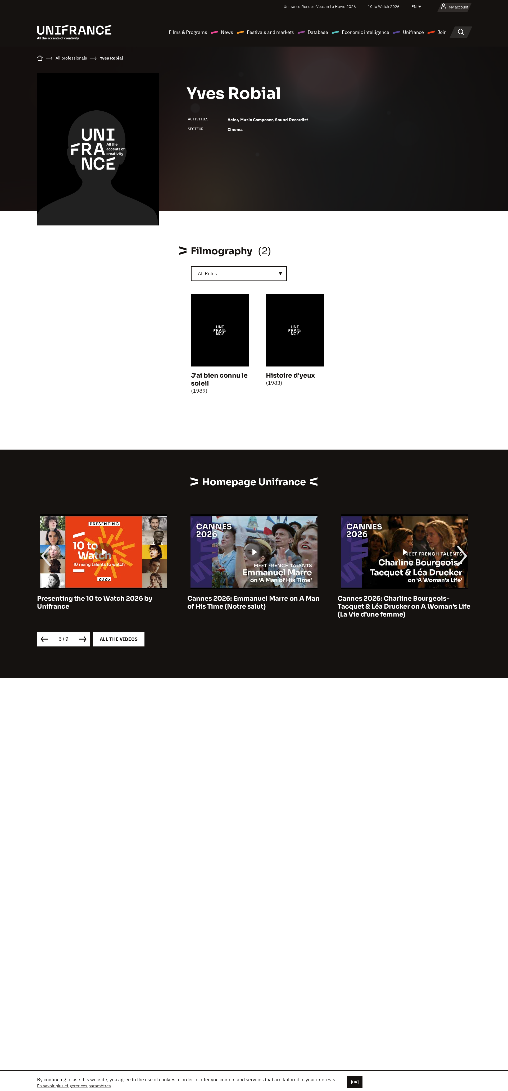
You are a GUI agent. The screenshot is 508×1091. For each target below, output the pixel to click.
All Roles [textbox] (207, 273)
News (227, 32)
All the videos (119, 639)
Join (442, 32)
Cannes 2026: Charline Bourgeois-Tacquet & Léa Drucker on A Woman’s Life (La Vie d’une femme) (404, 606)
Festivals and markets (270, 32)
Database (318, 32)
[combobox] (239, 273)
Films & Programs (188, 32)
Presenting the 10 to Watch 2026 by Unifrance (94, 602)
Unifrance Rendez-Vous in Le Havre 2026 (320, 6)
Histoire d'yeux (290, 375)
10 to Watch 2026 (384, 6)
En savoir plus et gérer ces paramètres (74, 1085)
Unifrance (413, 32)
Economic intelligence (365, 32)
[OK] (355, 1082)
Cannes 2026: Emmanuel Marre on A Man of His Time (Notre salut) (253, 602)
